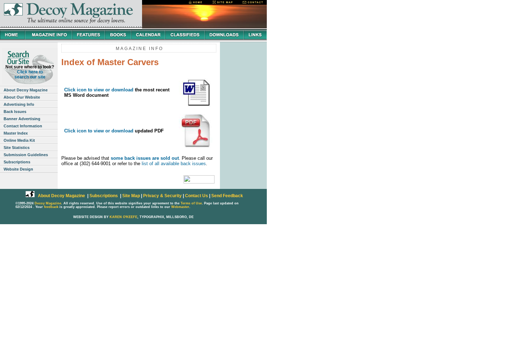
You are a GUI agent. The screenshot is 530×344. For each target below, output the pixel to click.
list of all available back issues (174, 163)
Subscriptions (17, 162)
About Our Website (22, 97)
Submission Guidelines (26, 155)
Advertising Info (19, 104)
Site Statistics (17, 147)
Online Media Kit (19, 140)
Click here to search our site (29, 74)
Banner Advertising (22, 119)
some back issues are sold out (145, 158)
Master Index (16, 133)
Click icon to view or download (98, 89)
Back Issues (15, 111)
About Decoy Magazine (26, 90)
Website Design (18, 169)
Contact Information (23, 126)
